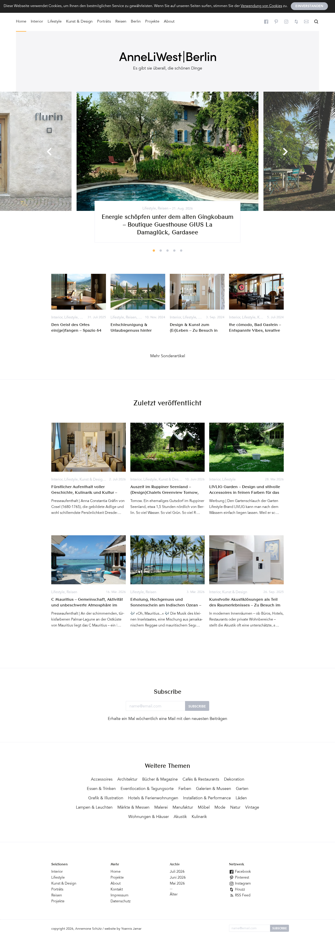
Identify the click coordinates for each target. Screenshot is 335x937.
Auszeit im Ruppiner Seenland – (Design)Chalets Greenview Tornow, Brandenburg (164, 492)
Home (21, 22)
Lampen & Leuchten (94, 808)
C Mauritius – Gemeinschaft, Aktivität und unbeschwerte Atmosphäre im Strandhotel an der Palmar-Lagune (87, 605)
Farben (184, 789)
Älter (174, 894)
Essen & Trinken (101, 789)
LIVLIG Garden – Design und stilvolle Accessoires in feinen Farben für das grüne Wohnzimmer (244, 492)
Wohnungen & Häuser (148, 817)
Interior (37, 22)
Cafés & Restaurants (201, 780)
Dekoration (234, 780)
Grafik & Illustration (105, 798)
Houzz (239, 889)
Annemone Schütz (88, 929)
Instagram (242, 883)
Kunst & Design (79, 22)
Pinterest (241, 878)
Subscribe (197, 706)
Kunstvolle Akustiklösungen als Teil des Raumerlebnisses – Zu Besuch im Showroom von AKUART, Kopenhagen (245, 605)
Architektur (127, 780)
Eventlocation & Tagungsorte (147, 789)
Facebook (242, 872)
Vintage (252, 808)
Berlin (136, 22)
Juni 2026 (178, 878)
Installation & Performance (207, 798)
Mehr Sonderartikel (167, 356)
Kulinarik (199, 817)
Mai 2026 (177, 883)
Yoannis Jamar (131, 929)
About (169, 22)
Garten (242, 789)
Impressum (120, 895)
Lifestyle (55, 22)
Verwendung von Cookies (261, 6)
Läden (241, 798)
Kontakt (117, 889)
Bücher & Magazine (160, 780)
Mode (219, 808)
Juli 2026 (177, 872)
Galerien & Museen (213, 789)
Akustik (180, 817)
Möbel (204, 808)
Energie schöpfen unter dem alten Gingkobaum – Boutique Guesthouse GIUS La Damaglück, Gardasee (167, 225)
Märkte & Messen (133, 808)
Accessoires (102, 780)
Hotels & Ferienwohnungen (153, 798)
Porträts (104, 22)
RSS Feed (242, 895)
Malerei (161, 808)
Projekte (152, 22)
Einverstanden (309, 6)
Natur (235, 808)
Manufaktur (183, 808)
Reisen (120, 22)
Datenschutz (121, 901)
